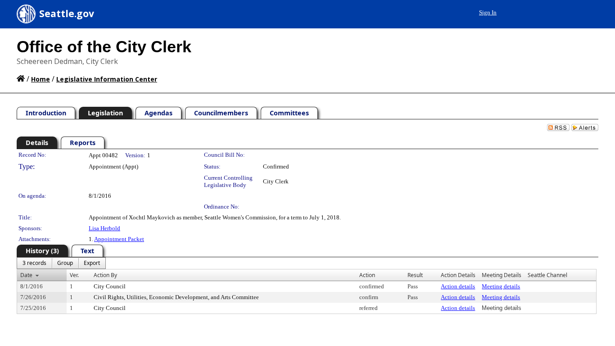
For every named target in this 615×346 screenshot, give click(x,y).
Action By (105, 275)
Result (415, 275)
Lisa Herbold (104, 228)
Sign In (488, 12)
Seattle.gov (66, 13)
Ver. (74, 275)
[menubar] (61, 263)
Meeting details (501, 286)
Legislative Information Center (106, 79)
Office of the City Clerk (104, 46)
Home (40, 79)
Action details (458, 286)
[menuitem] (34, 263)
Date (26, 275)
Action (367, 275)
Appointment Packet (119, 239)
